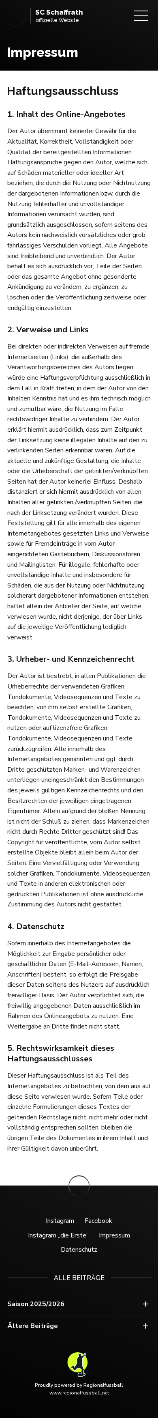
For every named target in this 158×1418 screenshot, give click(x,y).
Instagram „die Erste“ (58, 1235)
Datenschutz (79, 1249)
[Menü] (141, 16)
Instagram (60, 1220)
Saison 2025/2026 (35, 1304)
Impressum (114, 1235)
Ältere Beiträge (32, 1325)
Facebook (98, 1220)
